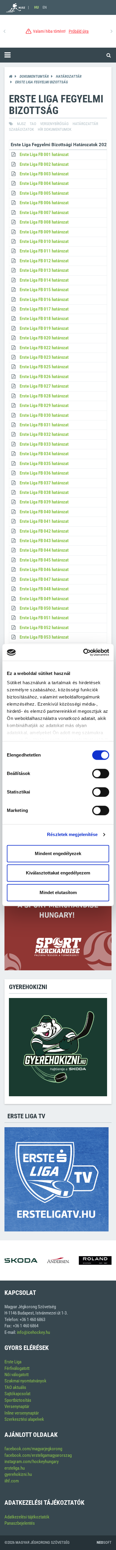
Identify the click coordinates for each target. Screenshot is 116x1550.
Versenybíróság (54, 123)
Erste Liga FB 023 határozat (44, 357)
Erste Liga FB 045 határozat (44, 560)
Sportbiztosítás (17, 1400)
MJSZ (21, 123)
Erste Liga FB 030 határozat (44, 415)
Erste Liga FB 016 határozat (44, 299)
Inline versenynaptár (21, 1413)
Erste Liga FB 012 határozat (44, 260)
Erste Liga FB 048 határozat (44, 589)
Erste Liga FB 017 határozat (44, 309)
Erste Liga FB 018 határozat (44, 318)
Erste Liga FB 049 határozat (44, 598)
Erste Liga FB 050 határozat (44, 608)
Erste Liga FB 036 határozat (44, 473)
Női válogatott (16, 1374)
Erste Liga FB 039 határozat (44, 502)
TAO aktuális (15, 1387)
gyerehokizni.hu (18, 1474)
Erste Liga (12, 1362)
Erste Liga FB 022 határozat (44, 347)
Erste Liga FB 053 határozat (44, 637)
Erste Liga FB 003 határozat (44, 174)
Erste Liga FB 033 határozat (44, 444)
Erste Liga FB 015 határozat (44, 289)
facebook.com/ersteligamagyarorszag (38, 1455)
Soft (104, 1542)
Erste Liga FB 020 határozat (44, 338)
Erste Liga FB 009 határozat (44, 232)
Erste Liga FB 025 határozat (44, 366)
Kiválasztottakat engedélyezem (58, 872)
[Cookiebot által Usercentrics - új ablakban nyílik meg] (83, 652)
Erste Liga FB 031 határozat (44, 425)
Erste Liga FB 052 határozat (44, 627)
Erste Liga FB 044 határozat (44, 550)
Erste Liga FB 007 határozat (44, 212)
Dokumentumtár (34, 76)
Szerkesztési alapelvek (24, 1419)
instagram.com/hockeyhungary (31, 1461)
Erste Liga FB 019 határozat (44, 328)
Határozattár (68, 76)
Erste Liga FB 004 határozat (44, 183)
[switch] (100, 773)
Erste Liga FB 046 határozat (44, 569)
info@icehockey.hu (33, 1332)
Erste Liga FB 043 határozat (44, 540)
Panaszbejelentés (19, 1523)
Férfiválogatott (16, 1368)
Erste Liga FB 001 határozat (44, 154)
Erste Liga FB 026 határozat (44, 376)
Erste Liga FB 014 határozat (44, 280)
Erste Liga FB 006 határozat (44, 202)
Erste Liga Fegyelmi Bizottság (41, 82)
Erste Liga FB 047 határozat (44, 579)
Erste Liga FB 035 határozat (44, 463)
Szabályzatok (21, 129)
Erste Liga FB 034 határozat (44, 453)
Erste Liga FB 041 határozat (44, 521)
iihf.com (11, 1481)
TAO (33, 123)
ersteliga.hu (14, 1468)
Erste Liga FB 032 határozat (44, 434)
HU (36, 7)
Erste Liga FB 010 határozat (44, 241)
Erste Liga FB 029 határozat (44, 405)
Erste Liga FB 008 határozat (44, 222)
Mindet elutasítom (58, 892)
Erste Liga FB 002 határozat (44, 164)
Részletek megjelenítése (72, 834)
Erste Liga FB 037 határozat (44, 483)
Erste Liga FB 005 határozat (44, 193)
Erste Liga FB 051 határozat (44, 617)
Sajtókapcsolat (17, 1393)
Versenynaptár (16, 1406)
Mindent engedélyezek (58, 853)
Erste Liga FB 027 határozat (44, 386)
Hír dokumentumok (54, 129)
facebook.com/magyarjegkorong (33, 1448)
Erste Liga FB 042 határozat (44, 531)
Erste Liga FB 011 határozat (44, 251)
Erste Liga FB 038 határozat (44, 492)
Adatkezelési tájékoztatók (26, 1517)
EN (45, 7)
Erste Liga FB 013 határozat (44, 270)
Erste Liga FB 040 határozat (44, 511)
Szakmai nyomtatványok (25, 1381)
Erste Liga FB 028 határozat (44, 396)
